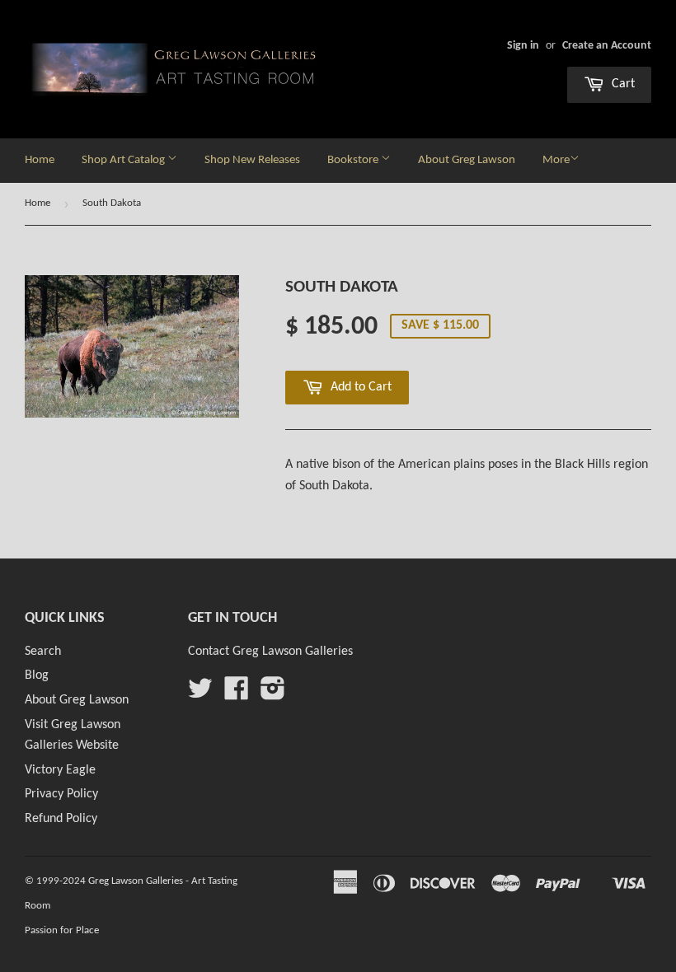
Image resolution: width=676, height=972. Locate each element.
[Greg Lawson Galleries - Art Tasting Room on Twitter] (200, 694)
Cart (621, 84)
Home (39, 160)
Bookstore (354, 160)
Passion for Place (62, 930)
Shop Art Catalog (124, 160)
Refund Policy (61, 818)
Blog (37, 675)
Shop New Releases (252, 160)
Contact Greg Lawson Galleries (270, 651)
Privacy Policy (61, 794)
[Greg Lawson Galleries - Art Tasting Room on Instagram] (273, 694)
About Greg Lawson (466, 160)
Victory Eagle (60, 770)
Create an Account (606, 45)
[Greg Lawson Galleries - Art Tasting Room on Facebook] (236, 694)
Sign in (523, 45)
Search (43, 651)
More (556, 160)
